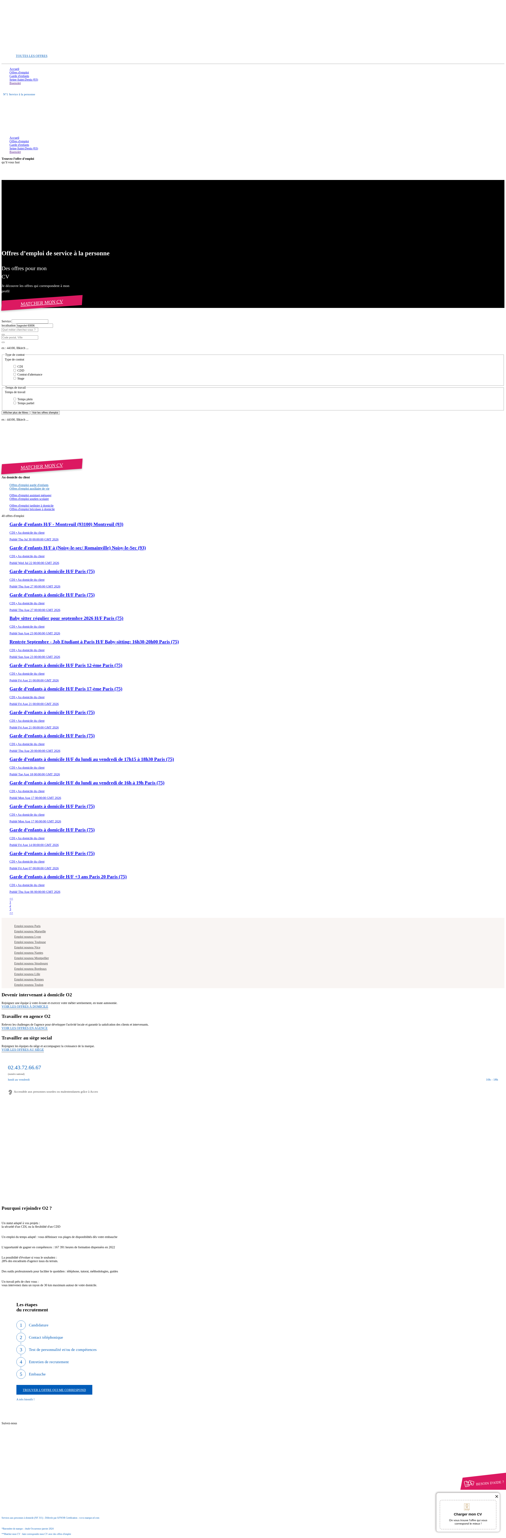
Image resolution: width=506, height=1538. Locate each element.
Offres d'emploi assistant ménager (30, 495)
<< (11, 898)
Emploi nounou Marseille (30, 931)
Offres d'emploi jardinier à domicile (31, 505)
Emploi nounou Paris (27, 926)
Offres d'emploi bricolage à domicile (32, 509)
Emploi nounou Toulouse (30, 942)
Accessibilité (17, 1466)
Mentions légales (27, 1455)
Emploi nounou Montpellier (31, 958)
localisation (9, 325)
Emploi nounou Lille (27, 974)
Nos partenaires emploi (31, 1423)
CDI (20, 366)
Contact (22, 1420)
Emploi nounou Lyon (27, 936)
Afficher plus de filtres (15, 412)
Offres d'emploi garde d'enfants (28, 485)
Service (7, 321)
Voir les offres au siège (23, 1049)
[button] (253, 359)
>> (11, 912)
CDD (20, 370)
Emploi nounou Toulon (28, 984)
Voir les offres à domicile (25, 1006)
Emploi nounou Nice (27, 947)
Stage (20, 378)
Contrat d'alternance (29, 374)
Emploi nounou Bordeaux (30, 968)
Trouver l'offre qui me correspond (54, 1390)
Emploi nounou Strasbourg (31, 963)
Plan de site (24, 1427)
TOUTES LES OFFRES (31, 56)
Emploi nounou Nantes (28, 952)
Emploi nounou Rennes (29, 979)
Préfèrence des (29, 1462)
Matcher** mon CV (22, 49)
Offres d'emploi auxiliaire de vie (29, 488)
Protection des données (31, 1458)
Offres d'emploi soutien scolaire (29, 499)
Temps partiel (25, 403)
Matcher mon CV (42, 303)
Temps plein (25, 399)
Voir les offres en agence (25, 1028)
